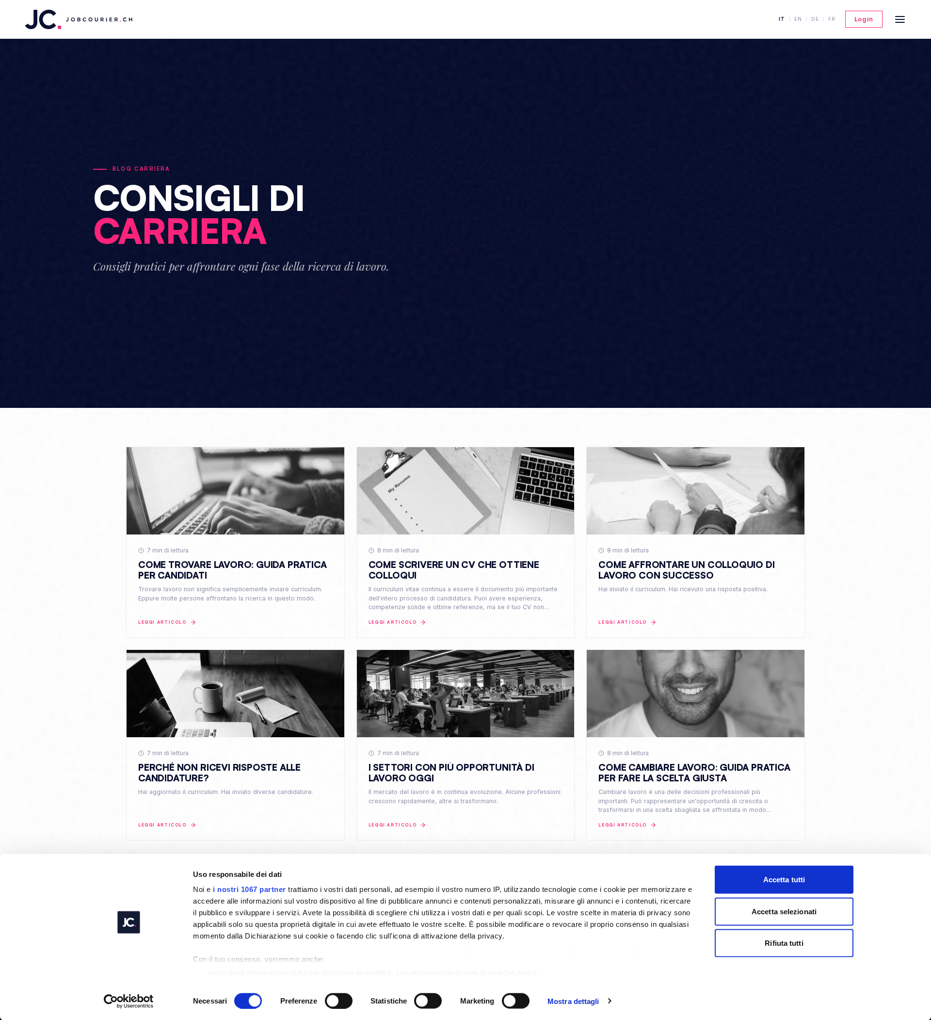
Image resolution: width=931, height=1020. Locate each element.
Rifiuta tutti (784, 943)
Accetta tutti (784, 879)
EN (798, 19)
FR (831, 19)
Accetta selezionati (784, 911)
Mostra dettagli (573, 1001)
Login (863, 19)
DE (815, 19)
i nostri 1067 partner (249, 889)
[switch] (339, 1000)
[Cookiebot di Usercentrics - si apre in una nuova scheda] (128, 1001)
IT (782, 19)
